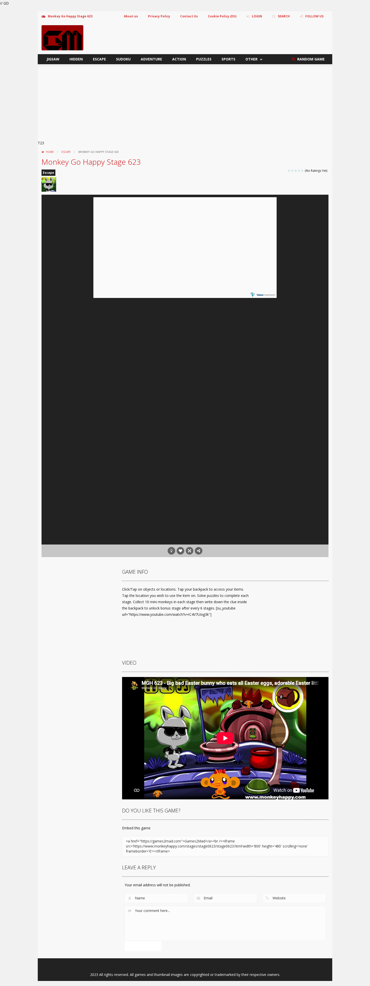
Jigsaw (53, 59)
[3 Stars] (296, 170)
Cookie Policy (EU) (222, 16)
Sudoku (123, 59)
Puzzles (203, 59)
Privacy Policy (159, 16)
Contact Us (189, 16)
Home (50, 152)
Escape (99, 59)
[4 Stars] (299, 170)
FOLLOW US (314, 16)
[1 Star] (289, 170)
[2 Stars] (292, 170)
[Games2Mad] (62, 37)
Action (179, 59)
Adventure (151, 59)
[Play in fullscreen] (189, 551)
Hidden (76, 59)
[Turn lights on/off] (171, 551)
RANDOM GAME (310, 59)
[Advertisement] (185, 102)
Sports (228, 59)
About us (131, 16)
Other (251, 59)
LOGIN (257, 16)
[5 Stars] (302, 170)
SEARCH (284, 16)
